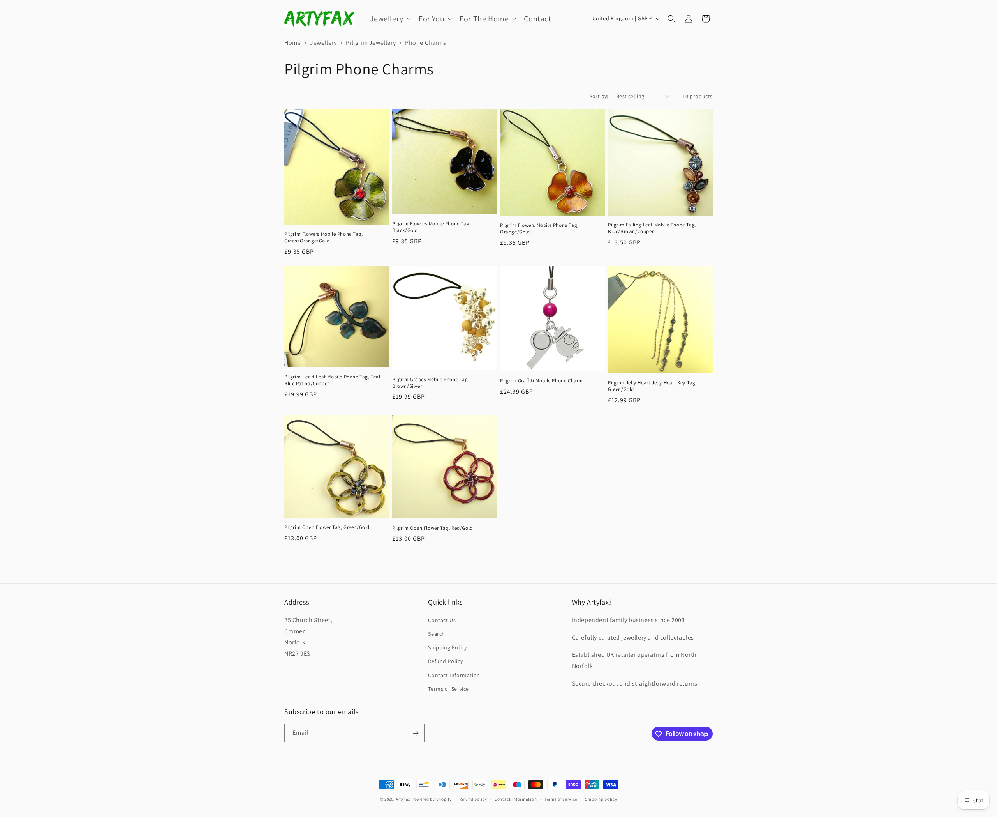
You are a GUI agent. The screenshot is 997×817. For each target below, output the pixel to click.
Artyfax (403, 799)
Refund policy (473, 798)
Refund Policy (445, 661)
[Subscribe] (415, 733)
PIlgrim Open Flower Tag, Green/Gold (327, 527)
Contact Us (442, 619)
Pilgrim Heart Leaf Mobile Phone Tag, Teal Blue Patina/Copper (332, 380)
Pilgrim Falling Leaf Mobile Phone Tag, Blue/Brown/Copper (652, 228)
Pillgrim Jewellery (371, 43)
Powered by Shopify (432, 799)
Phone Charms (425, 43)
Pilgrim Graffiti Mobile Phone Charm (541, 381)
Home (292, 43)
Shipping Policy (447, 647)
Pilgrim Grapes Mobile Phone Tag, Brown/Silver (430, 383)
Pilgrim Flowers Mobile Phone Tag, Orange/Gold (539, 228)
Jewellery (323, 43)
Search (436, 633)
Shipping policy (601, 798)
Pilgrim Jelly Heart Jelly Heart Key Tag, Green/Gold (652, 386)
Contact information (516, 798)
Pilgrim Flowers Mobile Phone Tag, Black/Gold (431, 227)
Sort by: (599, 96)
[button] (389, 18)
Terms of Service (448, 688)
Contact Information (454, 674)
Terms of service (560, 798)
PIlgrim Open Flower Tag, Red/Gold (432, 528)
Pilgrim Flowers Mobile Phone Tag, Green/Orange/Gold (323, 237)
